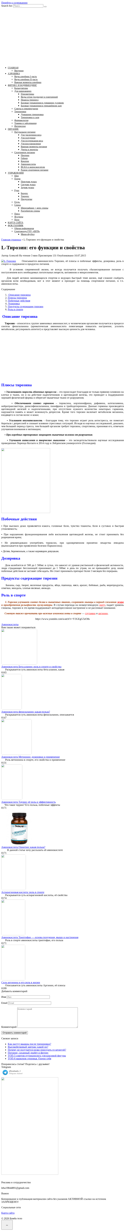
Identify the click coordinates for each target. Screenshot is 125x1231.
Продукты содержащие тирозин (25, 306)
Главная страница (11, 239)
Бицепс (24, 193)
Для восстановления (31, 143)
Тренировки (20, 111)
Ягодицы (18, 217)
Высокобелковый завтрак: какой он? (28, 1046)
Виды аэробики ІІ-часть (26, 79)
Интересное (20, 126)
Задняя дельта (27, 187)
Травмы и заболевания (25, 123)
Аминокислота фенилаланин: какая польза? (25, 711)
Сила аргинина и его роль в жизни (20, 982)
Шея (16, 176)
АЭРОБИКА (14, 73)
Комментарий (9, 1027)
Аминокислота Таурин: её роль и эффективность (28, 802)
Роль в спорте (15, 309)
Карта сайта (7, 1213)
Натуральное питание (24, 132)
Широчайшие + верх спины (34, 208)
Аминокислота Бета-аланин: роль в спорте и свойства (31, 666)
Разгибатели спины (30, 211)
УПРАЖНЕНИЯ (16, 173)
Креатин (25, 161)
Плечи (17, 179)
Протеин (25, 155)
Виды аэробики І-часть (25, 76)
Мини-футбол (28, 234)
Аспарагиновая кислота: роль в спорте (22, 892)
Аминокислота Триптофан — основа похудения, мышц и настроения (39, 937)
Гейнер (24, 158)
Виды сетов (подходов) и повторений (39, 97)
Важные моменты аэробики (27, 82)
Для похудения (28, 138)
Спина (17, 205)
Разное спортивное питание (34, 170)
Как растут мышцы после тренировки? (29, 1044)
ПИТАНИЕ (13, 129)
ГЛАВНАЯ (13, 68)
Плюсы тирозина (17, 297)
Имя (3, 997)
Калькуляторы (21, 88)
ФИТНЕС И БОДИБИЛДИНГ (22, 85)
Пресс (17, 214)
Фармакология (21, 120)
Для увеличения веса (31, 135)
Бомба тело (18, 44)
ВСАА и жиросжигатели (33, 167)
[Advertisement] (62, 357)
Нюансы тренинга (29, 100)
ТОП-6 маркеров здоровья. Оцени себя (29, 1058)
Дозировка (14, 303)
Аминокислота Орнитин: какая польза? (23, 847)
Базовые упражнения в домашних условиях (42, 103)
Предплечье (26, 199)
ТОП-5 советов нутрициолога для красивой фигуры (37, 1055)
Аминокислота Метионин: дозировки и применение (30, 756)
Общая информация (24, 228)
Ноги (16, 219)
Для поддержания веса (32, 141)
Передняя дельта (29, 181)
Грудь (17, 202)
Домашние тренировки (32, 114)
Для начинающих (22, 91)
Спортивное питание (24, 152)
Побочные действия (19, 300)
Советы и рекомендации (26, 108)
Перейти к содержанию (14, 2)
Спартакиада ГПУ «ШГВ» (27, 231)
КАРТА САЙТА (15, 222)
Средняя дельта (28, 184)
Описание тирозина (19, 294)
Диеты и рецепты (29, 149)
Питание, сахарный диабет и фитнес (28, 1052)
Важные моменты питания (34, 146)
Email (4, 1003)
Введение (19, 70)
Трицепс (25, 196)
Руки (16, 190)
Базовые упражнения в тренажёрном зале (41, 106)
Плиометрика (27, 94)
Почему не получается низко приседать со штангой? (37, 1049)
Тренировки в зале (30, 117)
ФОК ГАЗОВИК (15, 225)
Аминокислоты (28, 164)
